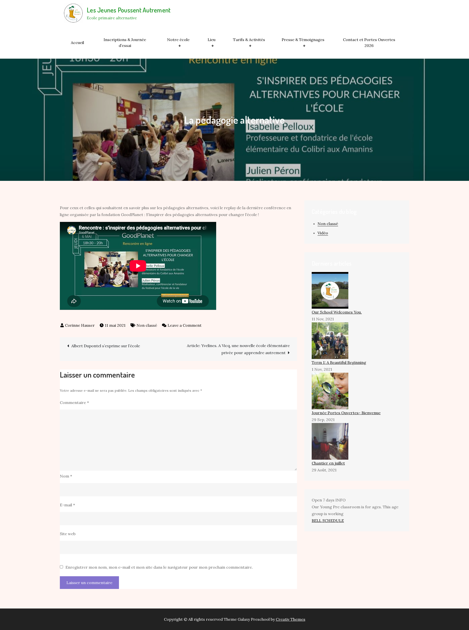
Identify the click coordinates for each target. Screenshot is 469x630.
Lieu (211, 39)
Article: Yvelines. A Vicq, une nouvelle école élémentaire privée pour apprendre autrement (238, 349)
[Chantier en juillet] (330, 440)
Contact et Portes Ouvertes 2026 (369, 42)
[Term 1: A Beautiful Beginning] (330, 340)
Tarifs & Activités (249, 39)
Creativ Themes (290, 619)
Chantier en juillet (328, 463)
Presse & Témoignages (303, 39)
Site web (67, 533)
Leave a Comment (185, 325)
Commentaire (74, 402)
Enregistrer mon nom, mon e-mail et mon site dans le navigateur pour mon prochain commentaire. (159, 567)
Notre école (178, 39)
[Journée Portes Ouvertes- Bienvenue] (330, 390)
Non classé (147, 325)
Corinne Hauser (80, 325)
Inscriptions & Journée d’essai (125, 42)
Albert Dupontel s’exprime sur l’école (105, 345)
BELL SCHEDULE (328, 520)
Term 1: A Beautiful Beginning (339, 362)
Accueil (77, 42)
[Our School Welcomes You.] (330, 289)
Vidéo (323, 232)
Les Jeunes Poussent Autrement (129, 10)
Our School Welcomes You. (337, 312)
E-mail (67, 504)
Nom (66, 476)
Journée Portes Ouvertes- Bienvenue (346, 412)
